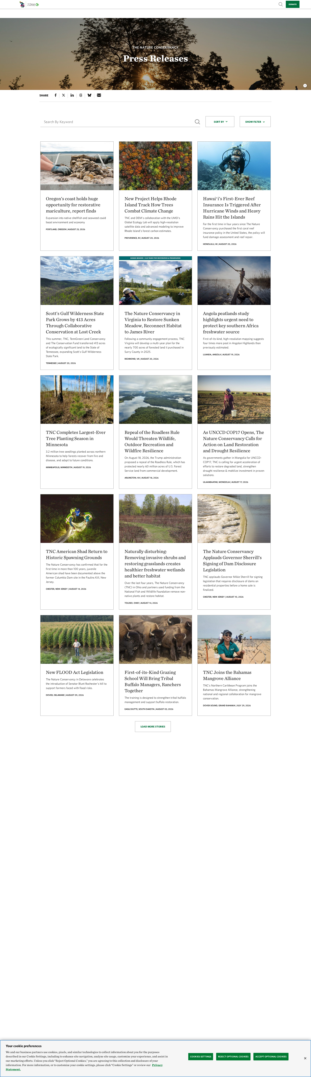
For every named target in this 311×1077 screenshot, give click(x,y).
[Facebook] (56, 96)
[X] (63, 96)
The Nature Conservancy (155, 47)
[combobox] (220, 121)
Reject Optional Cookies (233, 1056)
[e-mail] (99, 96)
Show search (281, 4)
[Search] (197, 121)
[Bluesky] (89, 96)
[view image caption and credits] (305, 85)
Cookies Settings (200, 1056)
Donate (293, 4)
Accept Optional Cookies (271, 1056)
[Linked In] (72, 96)
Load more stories (153, 726)
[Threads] (80, 96)
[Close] (305, 1058)
